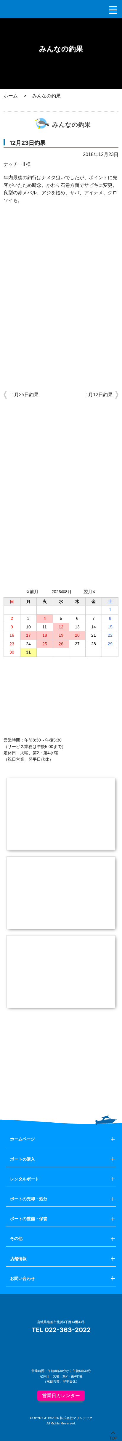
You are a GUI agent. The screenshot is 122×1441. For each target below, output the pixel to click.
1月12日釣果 (99, 394)
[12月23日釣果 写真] (61, 284)
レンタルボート (24, 1179)
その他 (16, 1238)
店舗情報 (18, 1258)
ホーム (11, 95)
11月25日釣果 (23, 394)
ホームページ (22, 1139)
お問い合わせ (22, 1278)
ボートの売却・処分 (28, 1198)
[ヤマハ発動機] (61, 1088)
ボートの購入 (22, 1159)
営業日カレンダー (61, 1395)
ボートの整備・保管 (28, 1218)
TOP (113, 1437)
